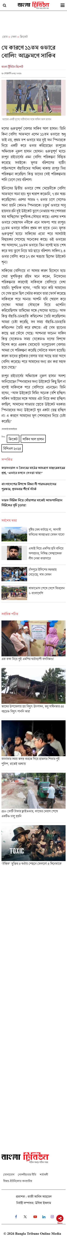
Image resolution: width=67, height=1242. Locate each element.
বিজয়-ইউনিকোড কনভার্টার (17, 1181)
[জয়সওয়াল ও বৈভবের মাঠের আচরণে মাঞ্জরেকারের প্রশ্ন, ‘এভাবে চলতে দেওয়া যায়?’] (33, 473)
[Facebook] (16, 1217)
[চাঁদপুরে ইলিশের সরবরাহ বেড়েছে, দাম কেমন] (33, 575)
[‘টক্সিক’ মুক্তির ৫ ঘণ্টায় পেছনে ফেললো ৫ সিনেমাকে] (33, 846)
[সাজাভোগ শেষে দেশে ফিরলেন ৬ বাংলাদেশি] (33, 594)
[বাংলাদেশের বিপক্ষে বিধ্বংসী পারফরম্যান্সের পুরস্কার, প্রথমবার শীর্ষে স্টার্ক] (33, 489)
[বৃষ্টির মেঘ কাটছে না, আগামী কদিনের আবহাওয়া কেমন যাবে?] (33, 535)
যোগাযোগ (8, 1174)
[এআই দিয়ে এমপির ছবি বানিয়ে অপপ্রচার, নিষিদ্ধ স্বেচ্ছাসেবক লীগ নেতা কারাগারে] (33, 555)
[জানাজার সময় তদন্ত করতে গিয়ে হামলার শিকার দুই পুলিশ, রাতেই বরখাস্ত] (33, 745)
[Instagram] (52, 1217)
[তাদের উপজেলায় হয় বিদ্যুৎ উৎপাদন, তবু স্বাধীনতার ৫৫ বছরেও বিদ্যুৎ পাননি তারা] (33, 693)
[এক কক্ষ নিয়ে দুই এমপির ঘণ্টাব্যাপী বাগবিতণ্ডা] (33, 643)
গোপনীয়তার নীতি (27, 1174)
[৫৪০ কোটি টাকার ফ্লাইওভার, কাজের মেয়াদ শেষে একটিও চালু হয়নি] (33, 798)
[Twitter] (25, 1217)
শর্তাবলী (44, 1174)
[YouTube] (35, 1217)
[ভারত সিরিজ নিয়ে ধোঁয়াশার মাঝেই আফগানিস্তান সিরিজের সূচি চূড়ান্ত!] (33, 505)
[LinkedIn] (44, 1217)
